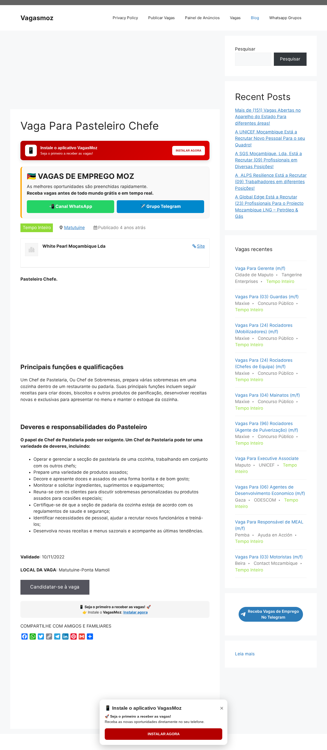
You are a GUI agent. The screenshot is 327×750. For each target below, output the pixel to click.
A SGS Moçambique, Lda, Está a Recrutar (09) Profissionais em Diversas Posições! (268, 160)
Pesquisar (245, 49)
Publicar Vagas (161, 17)
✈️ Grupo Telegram (160, 206)
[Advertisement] (115, 71)
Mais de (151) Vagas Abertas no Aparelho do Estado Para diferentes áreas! (268, 117)
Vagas (235, 17)
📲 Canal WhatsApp (70, 206)
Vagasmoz (36, 18)
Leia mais (245, 654)
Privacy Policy (125, 17)
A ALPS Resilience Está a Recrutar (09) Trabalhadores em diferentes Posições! (271, 182)
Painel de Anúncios (202, 17)
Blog (255, 17)
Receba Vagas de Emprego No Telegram (273, 614)
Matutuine (74, 227)
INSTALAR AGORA (164, 734)
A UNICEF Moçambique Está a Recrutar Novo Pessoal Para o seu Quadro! (270, 138)
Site (201, 246)
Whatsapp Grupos (285, 17)
